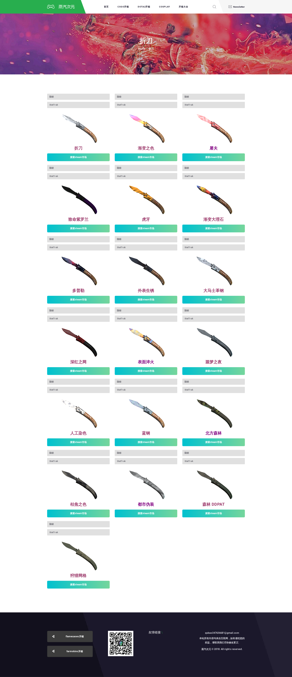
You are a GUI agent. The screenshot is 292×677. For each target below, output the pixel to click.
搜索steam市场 (78, 157)
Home (141, 48)
